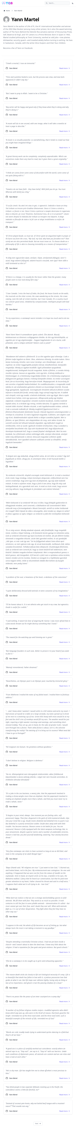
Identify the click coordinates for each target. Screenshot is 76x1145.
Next (36, 1123)
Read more (63, 68)
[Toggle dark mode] (73, 3)
